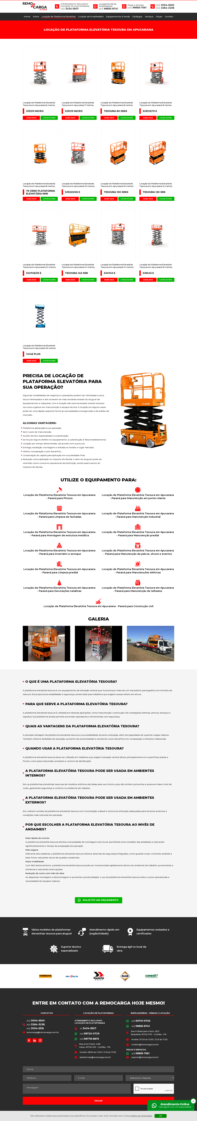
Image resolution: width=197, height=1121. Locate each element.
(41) (36, 1020)
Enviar (98, 1100)
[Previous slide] (27, 643)
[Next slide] (169, 643)
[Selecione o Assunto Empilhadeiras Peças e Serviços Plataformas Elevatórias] (150, 1078)
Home (27, 16)
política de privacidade (141, 1116)
